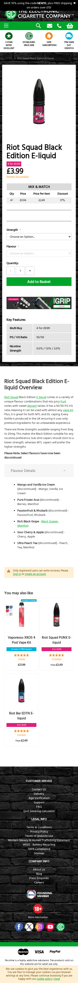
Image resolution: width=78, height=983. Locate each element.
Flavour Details (23, 470)
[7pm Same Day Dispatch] (69, 36)
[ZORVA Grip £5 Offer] (39, 308)
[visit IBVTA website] (39, 894)
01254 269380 (59, 26)
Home (8, 58)
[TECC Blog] (60, 926)
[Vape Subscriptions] (49, 36)
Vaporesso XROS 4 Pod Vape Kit (21, 640)
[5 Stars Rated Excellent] (9, 36)
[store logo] (39, 13)
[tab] (39, 470)
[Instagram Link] (39, 926)
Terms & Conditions (39, 827)
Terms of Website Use (39, 836)
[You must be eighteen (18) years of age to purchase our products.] (37, 908)
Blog (39, 874)
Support (39, 802)
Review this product (17, 176)
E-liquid (41, 397)
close (57, 979)
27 (56, 658)
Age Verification (39, 798)
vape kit (68, 410)
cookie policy (44, 979)
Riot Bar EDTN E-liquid (21, 716)
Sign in (17, 574)
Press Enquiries (39, 878)
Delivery (39, 794)
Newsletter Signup (49, 26)
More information (38, 917)
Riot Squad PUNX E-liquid (57, 640)
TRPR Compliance (39, 849)
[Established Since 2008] (29, 36)
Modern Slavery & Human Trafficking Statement (39, 840)
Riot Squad (11, 397)
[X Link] (29, 926)
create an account (35, 574)
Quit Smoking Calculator (39, 811)
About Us (39, 869)
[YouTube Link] (49, 926)
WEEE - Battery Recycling (39, 845)
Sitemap (39, 853)
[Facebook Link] (18, 926)
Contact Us (39, 789)
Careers (39, 882)
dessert (32, 406)
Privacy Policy (39, 832)
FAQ (39, 807)
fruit (63, 401)
